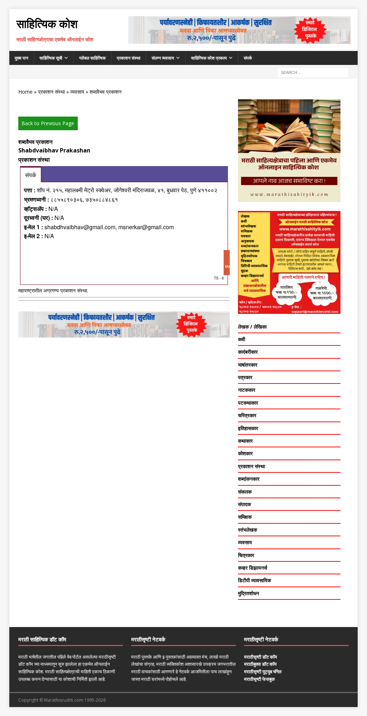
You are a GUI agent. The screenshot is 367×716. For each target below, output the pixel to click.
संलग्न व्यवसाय (163, 58)
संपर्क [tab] (30, 175)
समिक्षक (245, 516)
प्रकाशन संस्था (128, 58)
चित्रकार (246, 555)
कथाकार (245, 440)
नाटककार (246, 389)
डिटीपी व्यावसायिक (254, 580)
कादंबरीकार (248, 351)
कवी (241, 339)
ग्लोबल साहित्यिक (92, 58)
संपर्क (248, 58)
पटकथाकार (248, 402)
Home (25, 91)
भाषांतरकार (247, 364)
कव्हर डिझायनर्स (252, 567)
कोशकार (245, 453)
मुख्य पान (21, 58)
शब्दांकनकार (248, 478)
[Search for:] (313, 72)
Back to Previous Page (48, 123)
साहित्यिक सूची (50, 58)
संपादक (244, 504)
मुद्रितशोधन (248, 593)
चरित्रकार (247, 415)
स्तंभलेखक (247, 529)
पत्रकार (245, 377)
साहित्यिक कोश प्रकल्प (209, 58)
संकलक (245, 491)
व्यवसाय (77, 91)
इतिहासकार (248, 428)
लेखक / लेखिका (252, 326)
